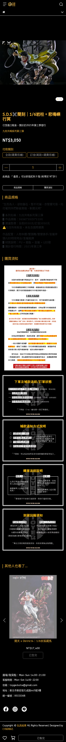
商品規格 (18, 188)
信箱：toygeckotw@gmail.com (20, 685)
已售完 (41, 738)
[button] (61, 620)
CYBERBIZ (8, 729)
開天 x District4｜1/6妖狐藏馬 (33, 641)
